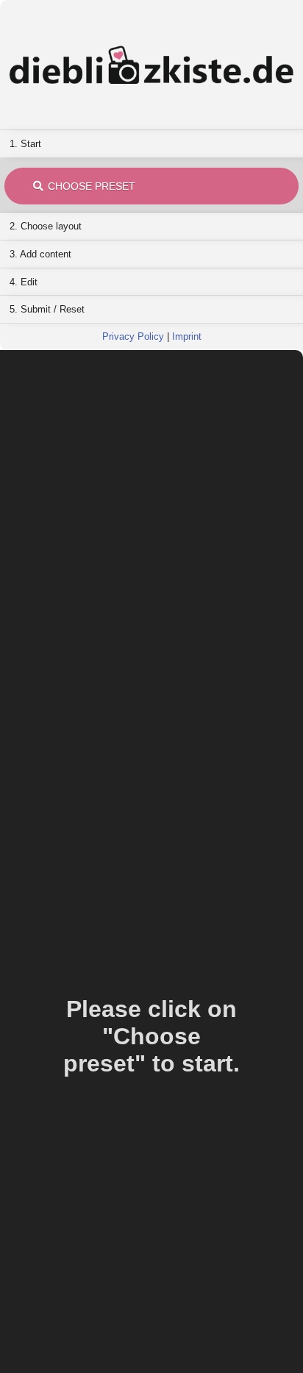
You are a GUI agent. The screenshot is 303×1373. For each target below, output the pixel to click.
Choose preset (91, 186)
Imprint (187, 336)
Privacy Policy (133, 336)
